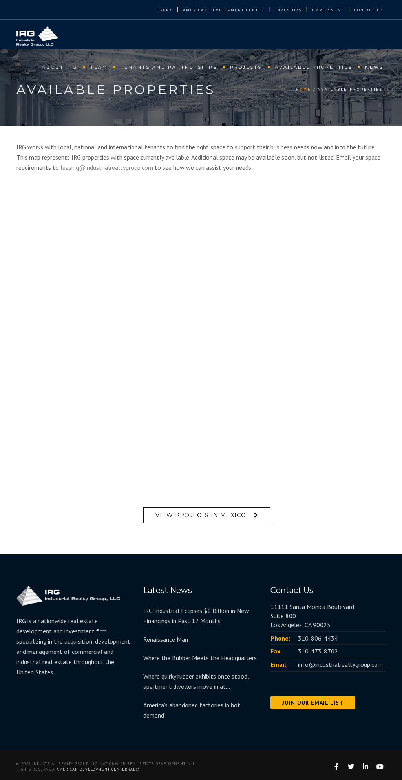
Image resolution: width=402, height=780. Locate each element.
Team (99, 67)
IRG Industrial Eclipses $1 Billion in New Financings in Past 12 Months (196, 616)
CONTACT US (368, 10)
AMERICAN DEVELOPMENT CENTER (224, 10)
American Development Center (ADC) (98, 769)
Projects (246, 67)
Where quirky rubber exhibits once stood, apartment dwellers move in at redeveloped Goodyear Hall (196, 682)
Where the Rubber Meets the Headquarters (200, 658)
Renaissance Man (165, 639)
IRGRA (165, 10)
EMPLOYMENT (328, 10)
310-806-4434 (318, 638)
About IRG (59, 67)
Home (303, 89)
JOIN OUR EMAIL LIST (313, 702)
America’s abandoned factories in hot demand (191, 710)
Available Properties (313, 67)
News (374, 67)
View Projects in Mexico (200, 515)
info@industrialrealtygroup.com (340, 664)
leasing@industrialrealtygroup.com (106, 167)
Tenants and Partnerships (169, 67)
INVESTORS (288, 10)
